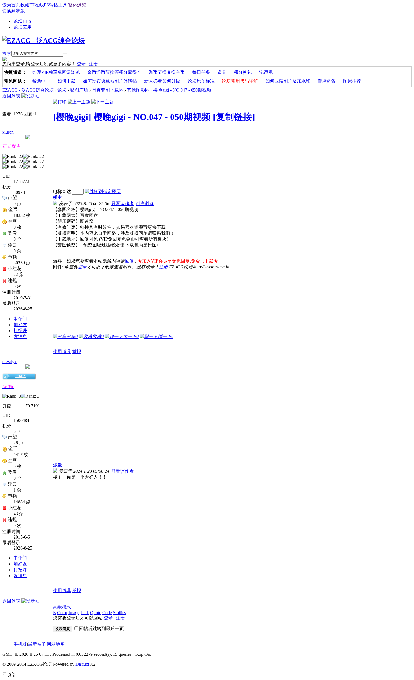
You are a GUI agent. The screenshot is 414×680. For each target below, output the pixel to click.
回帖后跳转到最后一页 (101, 628)
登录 (81, 63)
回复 (129, 261)
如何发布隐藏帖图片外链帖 (110, 81)
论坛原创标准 (201, 81)
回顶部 (9, 674)
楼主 (57, 197)
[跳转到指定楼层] (103, 191)
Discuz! (82, 664)
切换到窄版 (13, 10)
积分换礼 (243, 72)
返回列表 (11, 96)
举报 (76, 351)
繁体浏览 (77, 5)
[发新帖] (30, 96)
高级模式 (62, 607)
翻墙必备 (327, 81)
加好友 (20, 324)
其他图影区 (138, 90)
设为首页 (11, 5)
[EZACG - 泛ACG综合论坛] (43, 40)
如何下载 (66, 81)
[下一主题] (102, 101)
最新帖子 (37, 644)
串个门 (20, 318)
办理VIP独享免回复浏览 (56, 72)
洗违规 (266, 72)
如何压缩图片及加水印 (287, 81)
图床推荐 (352, 81)
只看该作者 (122, 203)
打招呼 (20, 330)
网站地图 (56, 644)
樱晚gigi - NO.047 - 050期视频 (182, 90)
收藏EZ (27, 5)
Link (85, 612)
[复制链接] (234, 117)
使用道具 (62, 351)
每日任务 (201, 72)
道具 (221, 72)
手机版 (20, 644)
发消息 (20, 336)
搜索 (6, 53)
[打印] (59, 101)
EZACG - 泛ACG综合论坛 (28, 90)
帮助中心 (41, 81)
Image (73, 612)
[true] (65, 53)
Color (62, 612)
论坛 (22, 21)
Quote (95, 612)
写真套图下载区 (107, 90)
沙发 (57, 465)
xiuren (8, 132)
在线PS (42, 5)
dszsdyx (9, 361)
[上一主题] (79, 101)
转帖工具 (58, 5)
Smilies (119, 612)
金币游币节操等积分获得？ (114, 72)
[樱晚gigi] (72, 117)
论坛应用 (23, 27)
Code (107, 612)
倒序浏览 (145, 203)
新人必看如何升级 (162, 81)
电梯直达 (62, 191)
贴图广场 (79, 90)
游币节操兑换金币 (167, 72)
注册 (93, 63)
